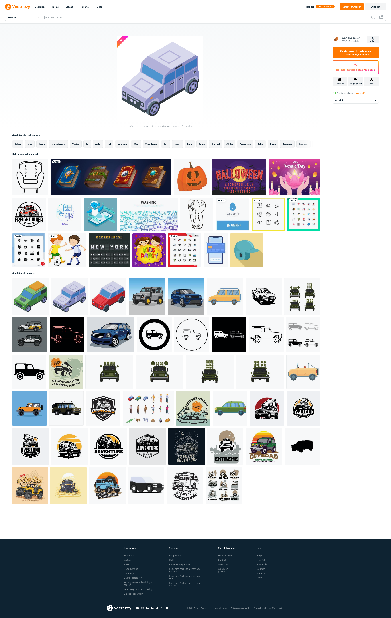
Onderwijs (129, 573)
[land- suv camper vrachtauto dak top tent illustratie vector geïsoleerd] (267, 408)
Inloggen (375, 6)
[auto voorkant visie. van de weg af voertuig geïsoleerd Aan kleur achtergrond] (109, 372)
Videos (69, 6)
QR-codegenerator (133, 593)
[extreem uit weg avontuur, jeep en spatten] (225, 446)
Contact (222, 559)
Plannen (310, 6)
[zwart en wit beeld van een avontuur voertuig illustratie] (69, 446)
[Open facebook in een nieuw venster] (137, 608)
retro (260, 143)
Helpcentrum (225, 555)
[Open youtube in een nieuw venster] (167, 608)
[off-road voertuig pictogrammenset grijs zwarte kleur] (303, 334)
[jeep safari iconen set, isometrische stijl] (148, 408)
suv (166, 143)
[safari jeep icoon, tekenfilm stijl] (225, 296)
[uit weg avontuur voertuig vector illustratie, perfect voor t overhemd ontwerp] (103, 408)
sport (202, 143)
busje (273, 143)
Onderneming (131, 568)
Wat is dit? (360, 93)
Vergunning (175, 555)
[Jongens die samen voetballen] (67, 250)
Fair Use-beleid (275, 608)
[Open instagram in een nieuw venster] (142, 608)
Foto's (55, 6)
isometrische (58, 143)
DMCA (172, 559)
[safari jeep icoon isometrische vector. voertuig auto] (69, 296)
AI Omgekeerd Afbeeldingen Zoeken (138, 583)
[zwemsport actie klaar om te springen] (196, 214)
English (260, 555)
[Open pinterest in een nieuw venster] (152, 608)
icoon (42, 143)
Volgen (373, 41)
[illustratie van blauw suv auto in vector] (110, 334)
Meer (99, 6)
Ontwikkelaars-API (133, 577)
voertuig (122, 143)
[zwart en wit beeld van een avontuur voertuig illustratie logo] (108, 446)
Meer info (339, 100)
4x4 (109, 143)
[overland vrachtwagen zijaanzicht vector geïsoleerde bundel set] (29, 334)
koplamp (287, 143)
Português (262, 564)
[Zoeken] (373, 17)
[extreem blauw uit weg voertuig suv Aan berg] (30, 485)
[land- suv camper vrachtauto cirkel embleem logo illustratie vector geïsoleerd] (303, 408)
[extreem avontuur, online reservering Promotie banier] (193, 408)
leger (177, 143)
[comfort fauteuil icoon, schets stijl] (30, 177)
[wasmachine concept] (149, 214)
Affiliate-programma (179, 564)
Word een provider (223, 570)
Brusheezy (129, 555)
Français (261, 573)
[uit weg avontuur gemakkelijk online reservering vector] (66, 372)
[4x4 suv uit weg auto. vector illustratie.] (147, 296)
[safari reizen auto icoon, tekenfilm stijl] (230, 408)
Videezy (128, 564)
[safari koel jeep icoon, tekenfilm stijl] (303, 372)
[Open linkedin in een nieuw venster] (147, 608)
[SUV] (146, 485)
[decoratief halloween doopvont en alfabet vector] (239, 177)
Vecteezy (128, 559)
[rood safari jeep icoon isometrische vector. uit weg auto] (108, 296)
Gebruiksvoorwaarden (241, 608)
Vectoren (40, 6)
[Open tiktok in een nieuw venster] (157, 608)
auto (97, 143)
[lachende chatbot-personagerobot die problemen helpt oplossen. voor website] (100, 214)
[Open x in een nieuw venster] (162, 608)
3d (87, 143)
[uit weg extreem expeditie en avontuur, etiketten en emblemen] (224, 485)
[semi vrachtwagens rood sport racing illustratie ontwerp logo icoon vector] (29, 214)
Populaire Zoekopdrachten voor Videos (185, 584)
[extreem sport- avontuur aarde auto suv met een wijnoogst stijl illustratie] (186, 446)
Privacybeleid (260, 608)
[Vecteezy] (17, 7)
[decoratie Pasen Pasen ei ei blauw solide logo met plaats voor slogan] (232, 214)
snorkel (216, 143)
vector (75, 143)
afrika (229, 143)
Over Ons (223, 564)
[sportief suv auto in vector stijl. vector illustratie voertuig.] (186, 296)
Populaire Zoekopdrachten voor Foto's (185, 577)
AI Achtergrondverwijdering (138, 589)
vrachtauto (151, 143)
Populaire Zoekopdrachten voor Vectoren (185, 570)
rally (189, 143)
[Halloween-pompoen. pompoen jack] (192, 177)
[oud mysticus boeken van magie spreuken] (111, 177)
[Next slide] (315, 144)
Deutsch (261, 568)
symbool (303, 143)
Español (261, 559)
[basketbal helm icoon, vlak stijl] (246, 250)
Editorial (84, 6)
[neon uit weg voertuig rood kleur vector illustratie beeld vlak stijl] (67, 334)
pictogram (245, 143)
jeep (30, 143)
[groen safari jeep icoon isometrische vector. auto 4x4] (30, 296)
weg (136, 143)
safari (18, 143)
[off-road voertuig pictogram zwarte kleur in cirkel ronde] (154, 334)
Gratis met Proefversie (355, 52)
